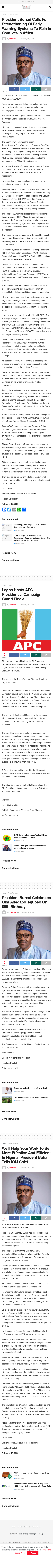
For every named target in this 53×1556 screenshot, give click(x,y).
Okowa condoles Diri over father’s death (30, 1088)
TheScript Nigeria (14, 1542)
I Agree (33, 1553)
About (20, 1527)
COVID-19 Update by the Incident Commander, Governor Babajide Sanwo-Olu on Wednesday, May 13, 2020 (32, 537)
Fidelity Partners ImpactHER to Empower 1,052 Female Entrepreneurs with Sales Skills (32, 1484)
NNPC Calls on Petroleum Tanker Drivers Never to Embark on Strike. (30, 836)
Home (4, 15)
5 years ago (19, 530)
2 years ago (19, 851)
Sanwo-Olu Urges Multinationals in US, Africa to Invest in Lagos (30, 846)
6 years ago (19, 543)
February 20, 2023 (27, 38)
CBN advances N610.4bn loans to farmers (31, 1097)
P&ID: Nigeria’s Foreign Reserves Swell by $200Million (31, 1474)
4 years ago (19, 1091)
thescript (12, 38)
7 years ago (19, 1100)
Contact (27, 1527)
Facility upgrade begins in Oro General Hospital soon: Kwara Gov (30, 525)
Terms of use (37, 1527)
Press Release (13, 15)
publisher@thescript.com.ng (31, 1533)
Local (10, 585)
